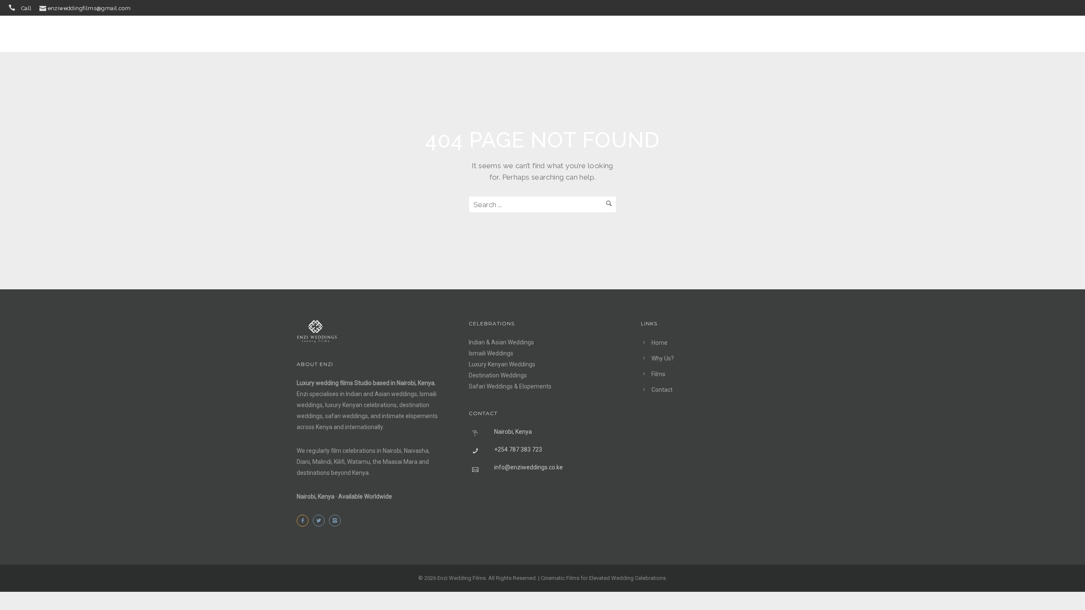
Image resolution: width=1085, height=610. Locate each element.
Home (908, 34)
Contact (1030, 34)
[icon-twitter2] (321, 521)
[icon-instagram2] (337, 521)
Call (26, 8)
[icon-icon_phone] (13, 7)
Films (988, 34)
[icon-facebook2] (305, 521)
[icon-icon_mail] (42, 7)
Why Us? (949, 34)
